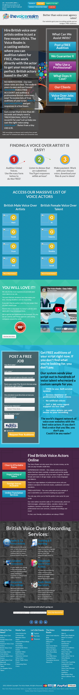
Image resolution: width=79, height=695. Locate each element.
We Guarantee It (62, 56)
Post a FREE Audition (63, 46)
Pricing (41, 3)
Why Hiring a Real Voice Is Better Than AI (68, 676)
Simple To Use (51, 3)
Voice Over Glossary (68, 668)
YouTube (36, 636)
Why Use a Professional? (62, 66)
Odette (52, 237)
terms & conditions (19, 430)
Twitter (36, 633)
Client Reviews (51, 648)
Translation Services (52, 660)
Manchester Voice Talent (56, 689)
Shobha (52, 251)
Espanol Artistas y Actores (45, 691)
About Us (49, 662)
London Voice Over (70, 689)
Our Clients (62, 87)
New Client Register (67, 635)
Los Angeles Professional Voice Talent (36, 689)
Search (32, 3)
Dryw (13, 251)
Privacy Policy (65, 650)
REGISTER (10, 90)
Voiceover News (51, 650)
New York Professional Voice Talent (13, 689)
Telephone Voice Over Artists (44, 563)
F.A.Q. (48, 644)
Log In (52, 7)
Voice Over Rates (51, 646)
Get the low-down (9, 336)
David (13, 237)
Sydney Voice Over (31, 691)
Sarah (51, 266)
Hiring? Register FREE (38, 7)
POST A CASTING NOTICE (19, 102)
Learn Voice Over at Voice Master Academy (67, 658)
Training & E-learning (45, 542)
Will (13, 266)
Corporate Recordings (16, 583)
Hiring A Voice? (66, 641)
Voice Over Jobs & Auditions (62, 97)
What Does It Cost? (62, 77)
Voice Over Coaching (68, 662)
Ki (51, 222)
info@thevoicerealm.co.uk (11, 5)
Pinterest (36, 639)
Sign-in (63, 633)
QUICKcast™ (10, 125)
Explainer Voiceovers (16, 562)
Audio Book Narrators (44, 583)
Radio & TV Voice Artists (17, 542)
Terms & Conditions (67, 648)
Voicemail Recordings (22, 641)
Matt (13, 222)
